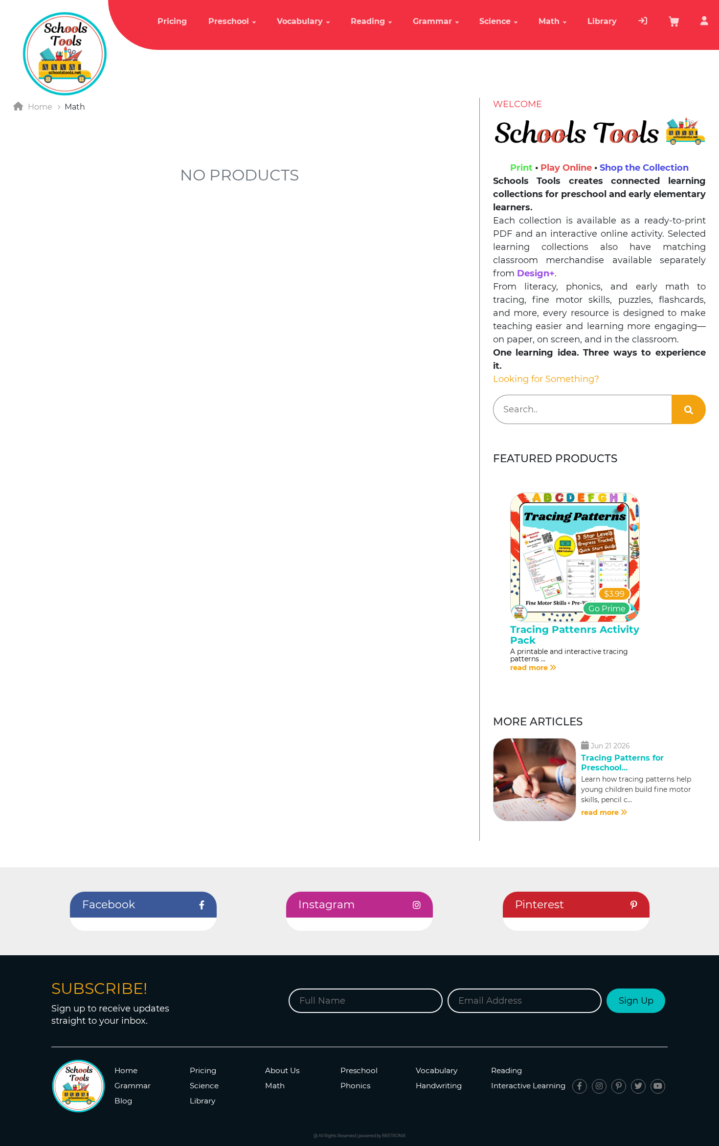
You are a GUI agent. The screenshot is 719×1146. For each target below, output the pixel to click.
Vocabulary (436, 1070)
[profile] (704, 25)
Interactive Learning (528, 1085)
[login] (642, 25)
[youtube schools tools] (657, 1086)
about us (282, 1070)
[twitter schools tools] (638, 1086)
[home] (65, 53)
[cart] (674, 25)
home (125, 1070)
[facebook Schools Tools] (579, 1086)
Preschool (359, 1070)
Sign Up (636, 1000)
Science (204, 1085)
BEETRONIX (393, 1135)
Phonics (355, 1085)
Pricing (172, 21)
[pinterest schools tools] (619, 1086)
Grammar (132, 1085)
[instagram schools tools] (599, 1086)
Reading (506, 1070)
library (602, 21)
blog (123, 1100)
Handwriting (439, 1085)
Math (275, 1085)
